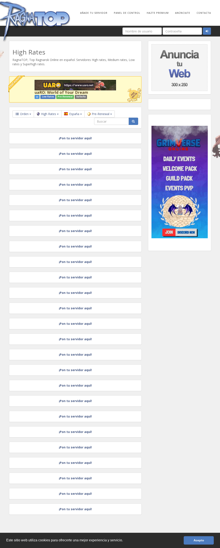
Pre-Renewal (101, 114)
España (74, 114)
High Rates (49, 114)
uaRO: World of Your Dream (61, 92)
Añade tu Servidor (93, 12)
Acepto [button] (199, 540)
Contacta (204, 12)
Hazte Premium (158, 12)
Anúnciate (182, 12)
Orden (24, 114)
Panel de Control (127, 12)
